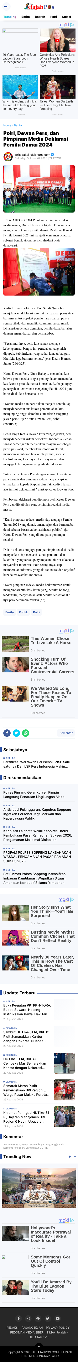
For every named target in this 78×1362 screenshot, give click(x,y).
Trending (9, 16)
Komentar (66, 733)
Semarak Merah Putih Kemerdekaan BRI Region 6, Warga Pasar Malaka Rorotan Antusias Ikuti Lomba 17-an (26, 1090)
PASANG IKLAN (32, 1327)
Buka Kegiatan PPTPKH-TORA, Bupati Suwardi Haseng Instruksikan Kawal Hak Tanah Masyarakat (27, 1009)
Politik (23, 612)
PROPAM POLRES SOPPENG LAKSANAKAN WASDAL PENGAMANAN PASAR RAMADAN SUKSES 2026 (37, 856)
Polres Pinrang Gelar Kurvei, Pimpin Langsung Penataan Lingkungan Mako (33, 794)
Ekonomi (12, 1028)
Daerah (40, 16)
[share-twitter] (16, 733)
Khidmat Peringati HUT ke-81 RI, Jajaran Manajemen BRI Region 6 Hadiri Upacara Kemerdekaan (26, 1116)
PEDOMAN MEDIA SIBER (26, 1332)
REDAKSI (12, 1327)
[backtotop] (39, 1347)
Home (7, 125)
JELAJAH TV (38, 1337)
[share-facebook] (7, 733)
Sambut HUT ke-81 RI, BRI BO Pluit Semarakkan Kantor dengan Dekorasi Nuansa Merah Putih (26, 1036)
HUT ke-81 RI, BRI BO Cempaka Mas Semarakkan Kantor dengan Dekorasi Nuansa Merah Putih (24, 1063)
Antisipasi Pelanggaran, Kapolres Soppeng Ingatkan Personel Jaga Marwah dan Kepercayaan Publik (37, 813)
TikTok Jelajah (56, 1332)
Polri (53, 16)
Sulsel (66, 16)
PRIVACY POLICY (57, 1327)
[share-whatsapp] (25, 733)
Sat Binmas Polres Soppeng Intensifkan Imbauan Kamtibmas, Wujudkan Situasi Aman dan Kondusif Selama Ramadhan (34, 878)
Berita (25, 16)
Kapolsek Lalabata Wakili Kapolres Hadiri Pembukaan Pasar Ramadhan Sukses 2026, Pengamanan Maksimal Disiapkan (37, 835)
